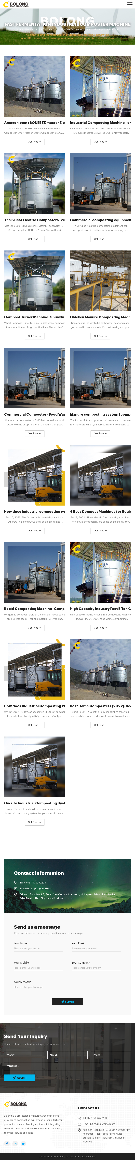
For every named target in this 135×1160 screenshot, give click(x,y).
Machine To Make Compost (48, 30)
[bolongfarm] (17, 4)
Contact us (88, 1108)
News (28, 30)
